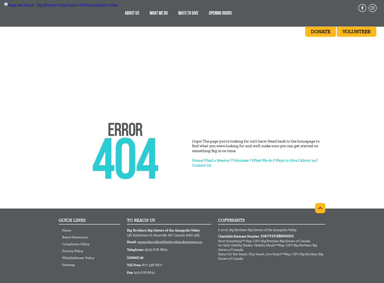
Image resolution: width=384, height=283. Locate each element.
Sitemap (68, 265)
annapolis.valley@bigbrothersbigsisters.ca (169, 242)
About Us (132, 13)
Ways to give (188, 13)
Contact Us (201, 165)
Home (197, 160)
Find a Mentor (217, 160)
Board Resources (75, 237)
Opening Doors (220, 13)
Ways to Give (286, 160)
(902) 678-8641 (156, 249)
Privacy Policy (72, 251)
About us (308, 160)
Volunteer (240, 160)
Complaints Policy (75, 244)
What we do (159, 13)
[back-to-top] (320, 208)
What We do (262, 160)
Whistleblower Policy (78, 258)
